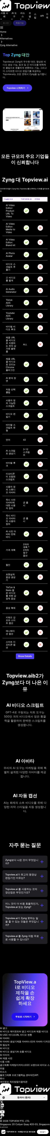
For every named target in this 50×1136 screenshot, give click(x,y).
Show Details (25, 656)
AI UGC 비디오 (7, 1034)
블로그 (3, 1075)
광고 (2, 1065)
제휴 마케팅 (10, 1065)
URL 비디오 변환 (23, 1034)
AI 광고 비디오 (26, 1031)
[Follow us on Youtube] (25, 1111)
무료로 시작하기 (23, 1016)
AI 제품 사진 (6, 1058)
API (42, 15)
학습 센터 (25, 1075)
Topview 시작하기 (16, 88)
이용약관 (22, 1081)
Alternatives (6, 38)
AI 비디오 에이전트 (9, 1031)
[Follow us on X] (25, 1102)
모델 (30, 15)
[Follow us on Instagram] (25, 1108)
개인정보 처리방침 (9, 1081)
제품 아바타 (23, 1041)
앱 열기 (43, 1132)
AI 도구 (14, 15)
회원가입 (20, 23)
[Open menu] (1, 27)
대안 (32, 1075)
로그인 (6, 23)
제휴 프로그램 (14, 1075)
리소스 (22, 15)
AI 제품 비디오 (41, 1031)
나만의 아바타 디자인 (39, 1041)
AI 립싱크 (4, 1044)
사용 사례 (4, 15)
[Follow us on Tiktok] (25, 1118)
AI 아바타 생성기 (8, 1041)
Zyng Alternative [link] (8, 45)
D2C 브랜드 (31, 1065)
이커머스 (20, 1065)
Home (3, 31)
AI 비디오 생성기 (8, 1051)
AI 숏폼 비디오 (24, 1051)
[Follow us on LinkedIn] (25, 1105)
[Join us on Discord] (25, 1115)
